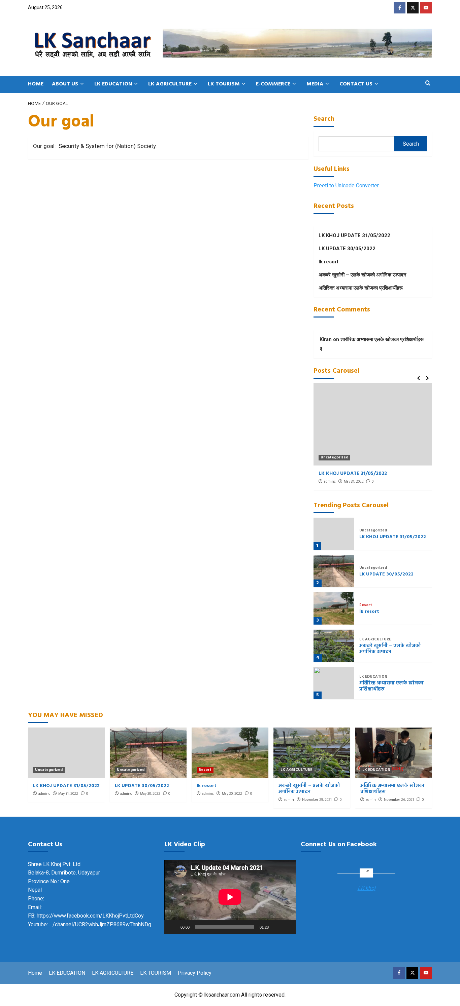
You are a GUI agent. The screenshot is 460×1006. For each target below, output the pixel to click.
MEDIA (314, 84)
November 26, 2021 (399, 800)
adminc (330, 482)
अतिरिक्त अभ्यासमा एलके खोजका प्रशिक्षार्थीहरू (361, 288)
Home (35, 973)
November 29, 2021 (317, 800)
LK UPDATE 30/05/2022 (347, 249)
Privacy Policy (194, 973)
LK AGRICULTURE (170, 84)
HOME (35, 84)
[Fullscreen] (287, 927)
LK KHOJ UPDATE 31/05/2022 (354, 235)
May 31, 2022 (354, 482)
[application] (230, 897)
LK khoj (366, 888)
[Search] (428, 84)
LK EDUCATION (113, 84)
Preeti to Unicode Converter (346, 185)
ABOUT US (65, 84)
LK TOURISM (224, 84)
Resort (365, 605)
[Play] (173, 927)
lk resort (328, 262)
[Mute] (276, 927)
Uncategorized (334, 457)
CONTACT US (355, 84)
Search (324, 119)
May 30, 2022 (150, 794)
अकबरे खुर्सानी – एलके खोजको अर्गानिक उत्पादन (362, 275)
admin (289, 800)
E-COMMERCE (273, 84)
